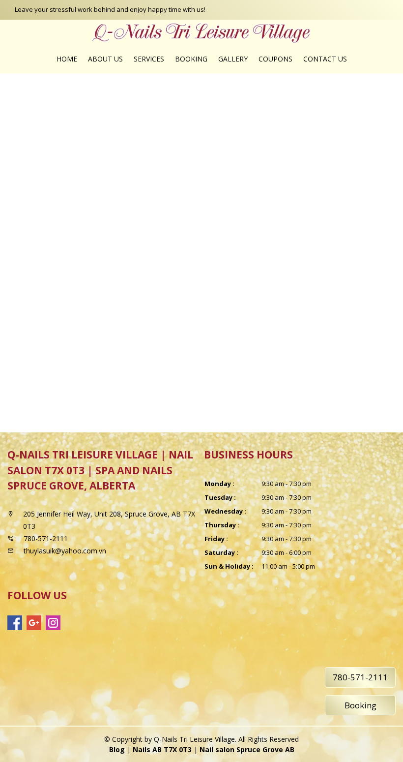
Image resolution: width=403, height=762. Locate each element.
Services (149, 58)
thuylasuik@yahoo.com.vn (65, 550)
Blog (117, 749)
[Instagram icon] (53, 622)
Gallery (233, 58)
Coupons (275, 58)
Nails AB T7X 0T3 (162, 749)
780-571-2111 (360, 677)
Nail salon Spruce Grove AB (247, 749)
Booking (191, 58)
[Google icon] (34, 622)
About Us (105, 58)
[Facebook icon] (14, 622)
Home (67, 58)
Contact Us (325, 58)
